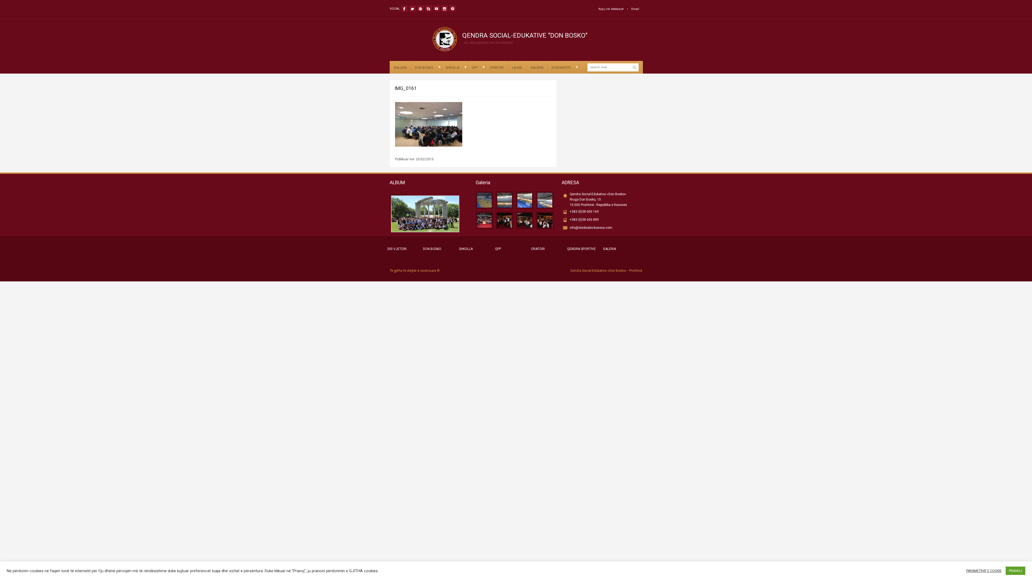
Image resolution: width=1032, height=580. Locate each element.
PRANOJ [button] (1015, 571)
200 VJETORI (397, 249)
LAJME (517, 68)
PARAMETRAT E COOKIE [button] (984, 571)
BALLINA (400, 68)
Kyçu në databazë (611, 9)
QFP (475, 68)
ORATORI (497, 68)
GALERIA (537, 68)
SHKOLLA (452, 68)
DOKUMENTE (561, 68)
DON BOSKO (424, 68)
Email (635, 9)
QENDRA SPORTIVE (581, 249)
